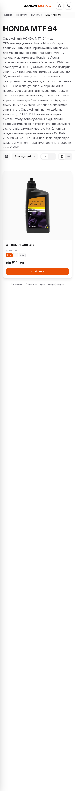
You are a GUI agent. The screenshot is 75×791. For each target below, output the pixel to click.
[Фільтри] (6, 156)
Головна (7, 14)
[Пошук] (59, 5)
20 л (9, 255)
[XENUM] (37, 5)
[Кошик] (68, 5)
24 (51, 156)
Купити (39, 271)
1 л (16, 255)
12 (44, 156)
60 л (22, 255)
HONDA (35, 14)
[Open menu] (6, 5)
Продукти (21, 14)
